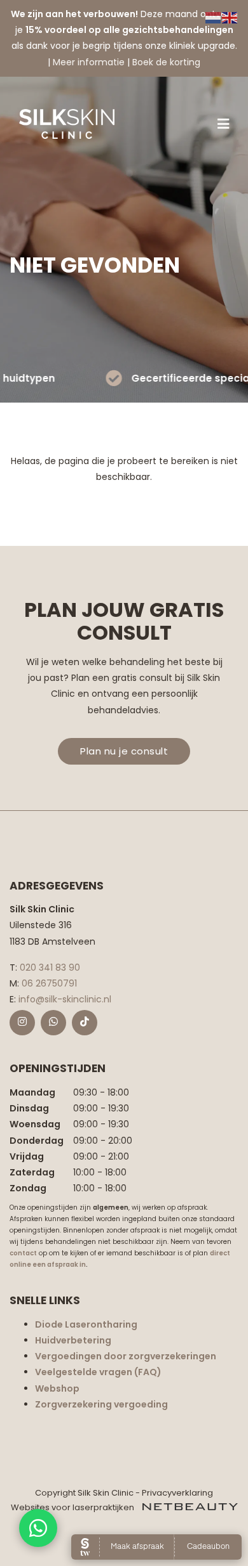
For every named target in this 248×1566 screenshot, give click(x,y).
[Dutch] (213, 17)
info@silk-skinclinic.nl (64, 999)
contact (23, 1253)
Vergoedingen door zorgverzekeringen (125, 1356)
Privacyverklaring (177, 1493)
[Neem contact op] (38, 1528)
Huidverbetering (73, 1340)
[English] (230, 17)
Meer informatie (89, 62)
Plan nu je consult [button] (124, 751)
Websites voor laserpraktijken (73, 1507)
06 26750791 (49, 983)
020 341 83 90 (50, 967)
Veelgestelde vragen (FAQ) (98, 1372)
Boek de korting (166, 62)
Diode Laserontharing (86, 1324)
